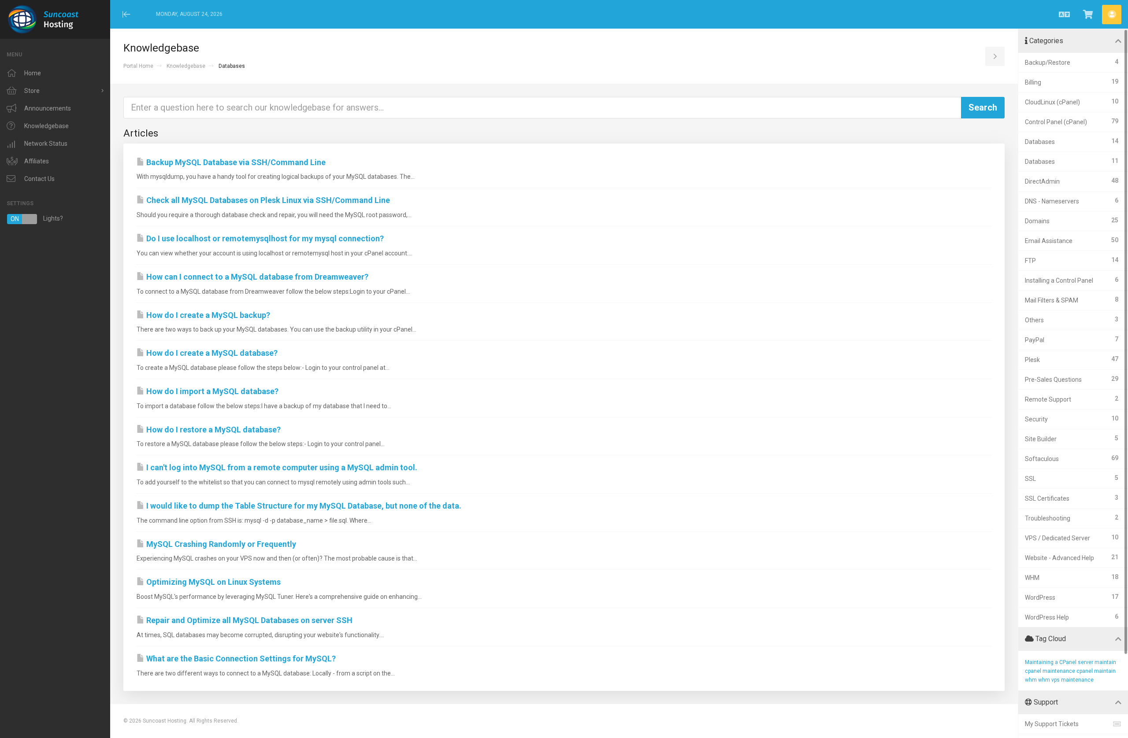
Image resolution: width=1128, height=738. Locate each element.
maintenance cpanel (1068, 671)
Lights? (37, 218)
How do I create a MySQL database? (211, 353)
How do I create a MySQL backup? (207, 315)
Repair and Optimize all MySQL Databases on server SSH (248, 620)
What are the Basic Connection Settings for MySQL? (240, 658)
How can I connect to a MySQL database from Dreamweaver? (256, 276)
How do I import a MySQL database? (211, 391)
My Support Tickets (1052, 723)
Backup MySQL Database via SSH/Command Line (235, 162)
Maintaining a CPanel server (1059, 662)
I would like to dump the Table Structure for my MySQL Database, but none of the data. (303, 505)
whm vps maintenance (1066, 680)
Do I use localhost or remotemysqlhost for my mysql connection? (264, 238)
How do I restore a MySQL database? (213, 429)
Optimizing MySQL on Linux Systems (213, 582)
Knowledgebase (186, 66)
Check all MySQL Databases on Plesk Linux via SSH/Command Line (267, 200)
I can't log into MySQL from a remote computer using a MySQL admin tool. (281, 467)
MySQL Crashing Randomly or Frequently (220, 544)
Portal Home (138, 66)
